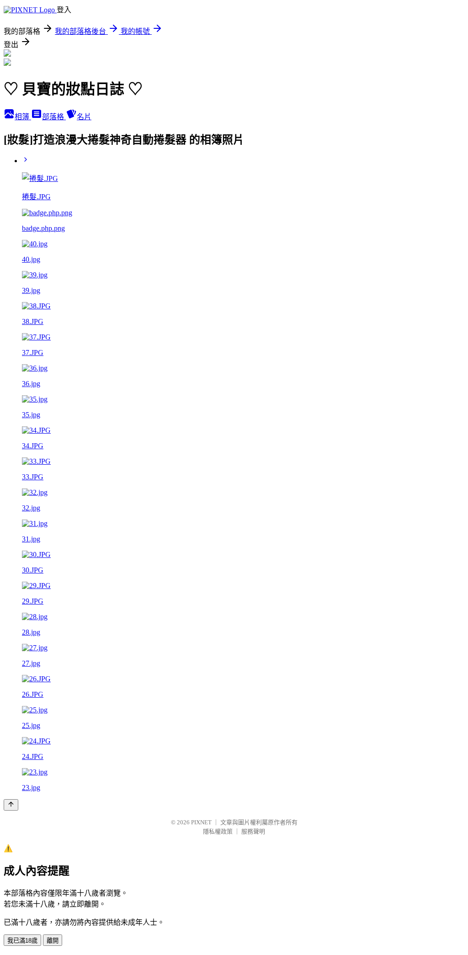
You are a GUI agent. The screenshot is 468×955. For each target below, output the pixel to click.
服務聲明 (253, 831)
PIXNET (201, 822)
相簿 (23, 117)
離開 (52, 940)
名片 (84, 117)
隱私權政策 (218, 831)
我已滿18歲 (22, 940)
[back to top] (11, 805)
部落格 (54, 117)
